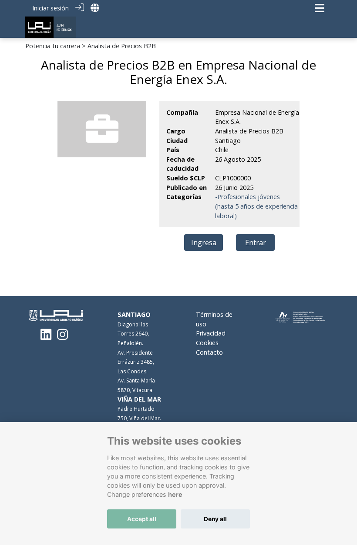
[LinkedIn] (45, 336)
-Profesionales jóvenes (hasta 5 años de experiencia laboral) (256, 206)
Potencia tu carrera (52, 46)
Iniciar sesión (50, 8)
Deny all (215, 518)
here (175, 494)
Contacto (209, 352)
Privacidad (211, 333)
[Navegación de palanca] (319, 8)
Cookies (207, 343)
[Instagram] (62, 336)
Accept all (141, 518)
